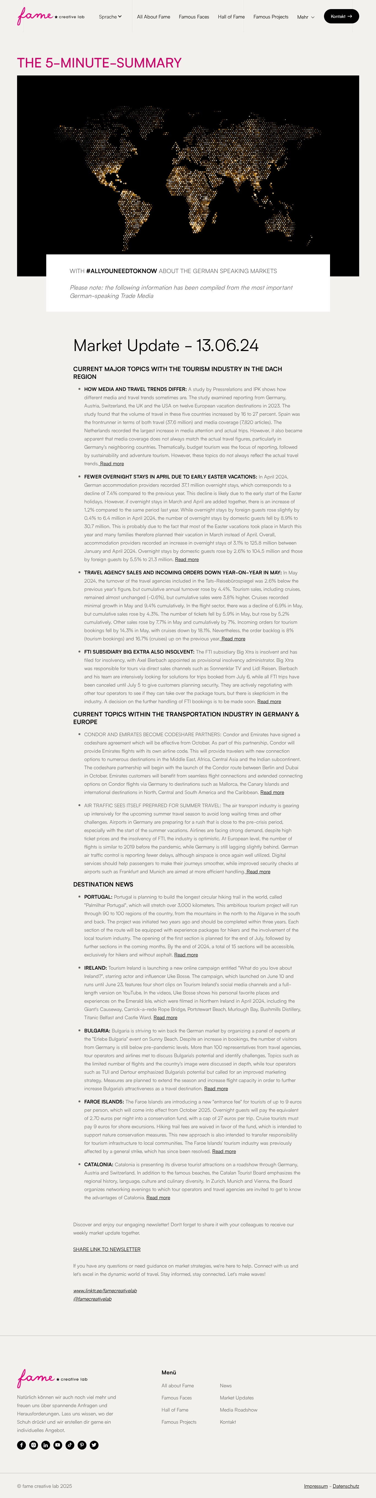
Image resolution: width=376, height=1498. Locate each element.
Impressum (316, 1485)
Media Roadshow (238, 1409)
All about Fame (178, 1385)
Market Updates (237, 1397)
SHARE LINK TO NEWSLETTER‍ (107, 1248)
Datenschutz (346, 1485)
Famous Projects (271, 16)
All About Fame (153, 16)
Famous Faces (194, 16)
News (226, 1385)
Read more (111, 463)
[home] (51, 16)
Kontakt (341, 16)
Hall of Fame (231, 16)
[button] (111, 16)
